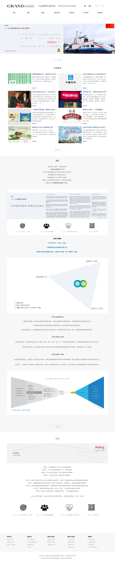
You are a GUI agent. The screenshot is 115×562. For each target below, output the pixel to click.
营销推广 (90, 536)
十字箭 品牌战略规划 (32, 542)
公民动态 (71, 12)
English (97, 6)
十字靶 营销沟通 (91, 539)
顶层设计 (29, 547)
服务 (28, 12)
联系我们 (100, 12)
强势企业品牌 (50, 536)
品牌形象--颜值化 (51, 544)
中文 (102, 6)
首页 (14, 12)
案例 (43, 12)
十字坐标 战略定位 (31, 539)
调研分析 (9, 536)
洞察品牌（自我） (11, 542)
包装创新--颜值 (71, 542)
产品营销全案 (91, 544)
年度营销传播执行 (92, 542)
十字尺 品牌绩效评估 (92, 547)
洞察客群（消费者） (11, 544)
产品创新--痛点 (71, 539)
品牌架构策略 (30, 544)
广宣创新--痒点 (71, 547)
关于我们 (86, 12)
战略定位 (29, 536)
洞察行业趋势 (10, 539)
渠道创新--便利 (71, 544)
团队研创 (57, 12)
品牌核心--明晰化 (51, 539)
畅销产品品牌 (71, 536)
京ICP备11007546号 (70, 555)
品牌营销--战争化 (51, 542)
